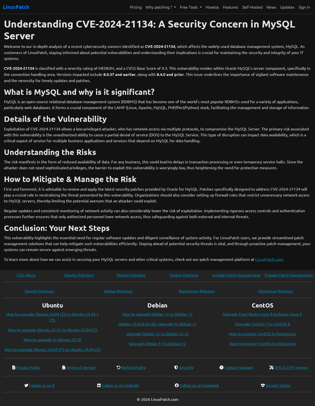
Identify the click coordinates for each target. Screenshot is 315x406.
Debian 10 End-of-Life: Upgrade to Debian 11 (157, 323)
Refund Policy (134, 367)
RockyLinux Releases (197, 290)
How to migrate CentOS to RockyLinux (262, 333)
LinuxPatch (16, 7)
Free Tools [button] (189, 7)
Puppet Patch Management (289, 274)
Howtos (212, 7)
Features (230, 7)
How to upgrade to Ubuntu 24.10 (52, 339)
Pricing (136, 7)
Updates (287, 7)
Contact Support (238, 367)
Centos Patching (184, 274)
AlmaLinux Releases (275, 290)
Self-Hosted (252, 7)
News (271, 7)
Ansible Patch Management (236, 274)
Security (186, 367)
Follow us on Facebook (199, 385)
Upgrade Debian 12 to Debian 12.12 (157, 333)
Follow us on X (42, 385)
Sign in (304, 7)
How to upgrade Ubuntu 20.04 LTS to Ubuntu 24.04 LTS (52, 349)
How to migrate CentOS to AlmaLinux (263, 343)
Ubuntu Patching (79, 274)
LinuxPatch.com (269, 259)
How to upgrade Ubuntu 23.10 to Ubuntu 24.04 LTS (52, 329)
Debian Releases (118, 290)
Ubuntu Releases (39, 290)
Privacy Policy (28, 367)
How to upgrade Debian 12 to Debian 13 (157, 313)
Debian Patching (131, 274)
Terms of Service (80, 367)
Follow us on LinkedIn (120, 385)
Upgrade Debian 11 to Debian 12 (157, 343)
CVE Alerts (26, 274)
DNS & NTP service (291, 367)
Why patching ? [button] (159, 7)
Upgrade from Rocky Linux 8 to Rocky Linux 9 (262, 313)
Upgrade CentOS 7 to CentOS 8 (262, 323)
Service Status (278, 385)
